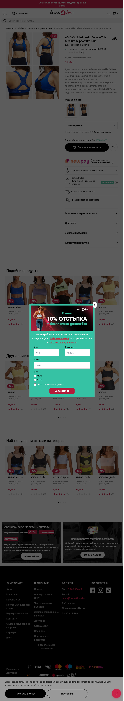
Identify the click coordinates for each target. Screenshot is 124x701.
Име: (36, 347)
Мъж (39, 375)
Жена (39, 379)
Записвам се (62, 390)
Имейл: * (38, 359)
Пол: (36, 371)
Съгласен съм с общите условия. (51, 384)
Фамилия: (70, 347)
